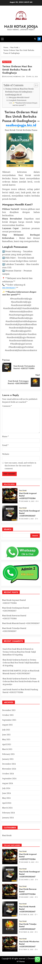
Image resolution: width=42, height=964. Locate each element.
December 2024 (9, 764)
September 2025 (9, 720)
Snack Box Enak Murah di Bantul (17, 649)
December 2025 (9, 710)
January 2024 (8, 817)
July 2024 (6, 788)
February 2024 (8, 812)
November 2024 (9, 769)
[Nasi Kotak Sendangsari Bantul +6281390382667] (9, 513)
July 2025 (6, 729)
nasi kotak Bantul (10, 689)
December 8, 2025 (27, 519)
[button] (2, 39)
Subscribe (39, 39)
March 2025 (7, 749)
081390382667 (9, 288)
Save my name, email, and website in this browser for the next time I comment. (20, 466)
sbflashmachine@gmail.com (14, 77)
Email (5, 445)
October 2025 (8, 715)
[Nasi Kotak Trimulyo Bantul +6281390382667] (9, 926)
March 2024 (7, 808)
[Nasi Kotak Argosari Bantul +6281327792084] (9, 495)
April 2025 (6, 744)
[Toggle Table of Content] (34, 85)
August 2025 (7, 725)
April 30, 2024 (33, 77)
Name (5, 436)
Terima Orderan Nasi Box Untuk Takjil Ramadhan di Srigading (21, 663)
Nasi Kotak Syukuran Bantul (15, 660)
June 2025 (6, 734)
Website (5, 454)
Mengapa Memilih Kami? (19, 97)
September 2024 (9, 778)
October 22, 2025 (27, 950)
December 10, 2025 (27, 501)
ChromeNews (33, 958)
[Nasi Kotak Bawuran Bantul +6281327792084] (9, 891)
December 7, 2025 (27, 897)
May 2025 (6, 739)
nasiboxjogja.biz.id (21, 125)
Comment (7, 406)
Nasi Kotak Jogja (21, 26)
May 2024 (6, 798)
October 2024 (8, 773)
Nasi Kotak (7, 62)
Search (7, 529)
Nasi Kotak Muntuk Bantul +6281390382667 (21, 623)
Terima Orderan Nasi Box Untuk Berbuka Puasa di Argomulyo (21, 681)
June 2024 (6, 793)
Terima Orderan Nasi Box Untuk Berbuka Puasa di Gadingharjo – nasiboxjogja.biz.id (19, 92)
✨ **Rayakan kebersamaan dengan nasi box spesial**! (25, 104)
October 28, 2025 (27, 915)
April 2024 (6, 803)
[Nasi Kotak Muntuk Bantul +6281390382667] (9, 909)
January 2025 (8, 759)
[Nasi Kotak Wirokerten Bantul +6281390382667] (9, 944)
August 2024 (7, 783)
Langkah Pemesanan (17, 100)
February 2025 (8, 754)
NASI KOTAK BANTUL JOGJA (15, 670)
